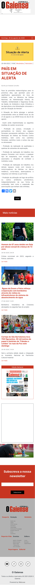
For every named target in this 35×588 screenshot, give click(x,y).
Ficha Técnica (13, 524)
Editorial (22, 549)
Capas (11, 522)
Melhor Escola (16, 542)
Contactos (12, 533)
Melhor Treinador (17, 540)
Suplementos (27, 543)
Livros (25, 540)
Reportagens (13, 549)
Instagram (21, 563)
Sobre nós (12, 521)
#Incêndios (20, 63)
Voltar (17, 198)
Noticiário (28, 63)
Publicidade (13, 527)
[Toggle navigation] (32, 38)
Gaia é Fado (16, 543)
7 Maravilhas (16, 545)
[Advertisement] (17, 25)
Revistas (26, 542)
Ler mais (4, 261)
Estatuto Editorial (14, 530)
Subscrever (17, 492)
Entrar (11, 532)
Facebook (15, 563)
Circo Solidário (16, 546)
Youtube (8, 563)
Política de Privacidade (16, 529)
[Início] (15, 5)
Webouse (22, 582)
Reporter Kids (6, 536)
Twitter (28, 563)
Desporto (5, 517)
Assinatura (12, 525)
